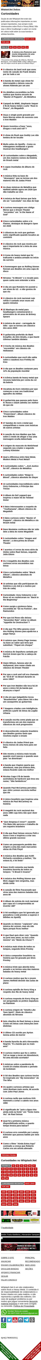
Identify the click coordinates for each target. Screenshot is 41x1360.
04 (19, 47)
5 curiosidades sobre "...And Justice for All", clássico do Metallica (20, 467)
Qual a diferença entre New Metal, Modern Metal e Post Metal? (19, 458)
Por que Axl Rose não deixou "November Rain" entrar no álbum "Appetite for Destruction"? (19, 620)
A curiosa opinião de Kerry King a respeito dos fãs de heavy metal (19, 990)
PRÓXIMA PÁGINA (9, 1155)
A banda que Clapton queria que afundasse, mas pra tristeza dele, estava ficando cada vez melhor (19, 767)
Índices (17, 9)
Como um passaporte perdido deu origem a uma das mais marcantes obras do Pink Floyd (20, 846)
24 (31, 1172)
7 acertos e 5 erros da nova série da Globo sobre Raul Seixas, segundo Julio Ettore (20, 552)
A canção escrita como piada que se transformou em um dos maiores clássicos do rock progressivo (20, 722)
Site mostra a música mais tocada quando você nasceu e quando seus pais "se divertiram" (20, 756)
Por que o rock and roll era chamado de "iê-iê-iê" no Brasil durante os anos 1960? (21, 676)
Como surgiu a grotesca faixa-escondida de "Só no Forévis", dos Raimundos (20, 608)
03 (15, 47)
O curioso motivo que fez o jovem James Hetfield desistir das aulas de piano (20, 980)
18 (7, 1172)
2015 (21, 1198)
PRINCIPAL (30, 1258)
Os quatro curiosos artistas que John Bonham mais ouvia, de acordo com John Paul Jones (21, 1089)
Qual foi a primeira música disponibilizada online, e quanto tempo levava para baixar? (18, 1123)
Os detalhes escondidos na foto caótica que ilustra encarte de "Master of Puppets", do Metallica (19, 94)
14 (27, 1169)
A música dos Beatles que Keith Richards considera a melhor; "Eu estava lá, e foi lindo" (19, 858)
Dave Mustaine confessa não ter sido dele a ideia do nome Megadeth (21, 530)
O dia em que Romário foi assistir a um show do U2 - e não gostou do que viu (20, 289)
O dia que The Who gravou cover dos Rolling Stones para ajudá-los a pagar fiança (20, 631)
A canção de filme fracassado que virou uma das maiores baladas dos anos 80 (20, 892)
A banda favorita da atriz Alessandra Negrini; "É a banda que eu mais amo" (20, 1043)
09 (7, 1169)
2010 (27, 1195)
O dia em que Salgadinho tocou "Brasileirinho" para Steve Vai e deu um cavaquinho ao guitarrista (20, 699)
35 (3, 1178)
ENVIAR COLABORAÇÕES (12, 1265)
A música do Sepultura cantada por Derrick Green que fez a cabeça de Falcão (20, 654)
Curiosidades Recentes (12, 39)
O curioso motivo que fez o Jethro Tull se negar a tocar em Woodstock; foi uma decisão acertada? (21, 1055)
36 (7, 1178)
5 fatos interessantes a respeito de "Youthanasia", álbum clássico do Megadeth (20, 509)
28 (11, 1175)
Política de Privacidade (23, 1306)
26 (3, 1175)
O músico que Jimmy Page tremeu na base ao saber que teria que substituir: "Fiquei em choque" (20, 642)
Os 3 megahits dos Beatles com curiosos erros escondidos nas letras (18, 563)
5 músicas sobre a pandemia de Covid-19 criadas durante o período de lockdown (20, 1066)
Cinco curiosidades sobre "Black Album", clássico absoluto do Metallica (19, 574)
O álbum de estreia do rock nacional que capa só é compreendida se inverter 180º (20, 903)
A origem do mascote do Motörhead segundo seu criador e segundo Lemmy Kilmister (20, 448)
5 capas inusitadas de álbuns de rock (18, 168)
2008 (15, 1195)
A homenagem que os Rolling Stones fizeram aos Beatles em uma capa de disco (21, 268)
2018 (4, 1201)
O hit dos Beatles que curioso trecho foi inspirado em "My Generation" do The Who (21, 1077)
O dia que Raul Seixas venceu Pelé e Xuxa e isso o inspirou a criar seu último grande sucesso (21, 835)
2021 (21, 1201)
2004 (27, 1192)
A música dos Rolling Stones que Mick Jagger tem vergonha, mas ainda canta (19, 880)
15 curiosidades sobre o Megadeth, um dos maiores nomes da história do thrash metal (20, 157)
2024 (4, 1204)
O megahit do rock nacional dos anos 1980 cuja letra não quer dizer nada (20, 812)
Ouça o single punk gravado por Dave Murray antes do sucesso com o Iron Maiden (20, 117)
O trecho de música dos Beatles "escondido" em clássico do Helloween (18, 348)
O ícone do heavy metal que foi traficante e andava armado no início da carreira (21, 257)
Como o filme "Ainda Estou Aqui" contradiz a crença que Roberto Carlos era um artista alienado (19, 1146)
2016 (27, 1198)
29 (15, 1175)
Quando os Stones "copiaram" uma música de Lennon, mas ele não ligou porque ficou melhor (20, 926)
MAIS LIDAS (30, 1265)
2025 (10, 1204)
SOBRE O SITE (7, 1258)
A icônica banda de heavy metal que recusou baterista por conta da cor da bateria (20, 379)
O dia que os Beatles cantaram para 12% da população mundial (20, 370)
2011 (33, 1195)
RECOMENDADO (32, 1261)
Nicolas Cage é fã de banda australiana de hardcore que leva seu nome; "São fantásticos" (21, 778)
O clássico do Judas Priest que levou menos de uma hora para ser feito (20, 744)
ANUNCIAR (6, 1261)
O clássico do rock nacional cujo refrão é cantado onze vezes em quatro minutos (19, 300)
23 (27, 1172)
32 (27, 1175)
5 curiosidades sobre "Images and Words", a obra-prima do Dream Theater (19, 540)
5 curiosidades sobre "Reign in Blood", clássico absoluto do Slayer (20, 476)
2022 (27, 1201)
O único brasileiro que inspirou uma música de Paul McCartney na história (20, 801)
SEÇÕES (29, 1269)
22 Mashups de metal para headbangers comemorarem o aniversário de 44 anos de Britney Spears (19, 313)
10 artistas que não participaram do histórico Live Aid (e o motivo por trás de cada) (20, 586)
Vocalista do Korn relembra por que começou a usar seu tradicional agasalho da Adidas (20, 391)
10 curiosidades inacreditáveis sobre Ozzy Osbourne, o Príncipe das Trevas (21, 486)
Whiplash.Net (7, 9)
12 (19, 1169)
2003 (21, 1192)
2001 (10, 1192)
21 (19, 1172)
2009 (21, 1195)
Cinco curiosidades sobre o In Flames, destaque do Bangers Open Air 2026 (20, 223)
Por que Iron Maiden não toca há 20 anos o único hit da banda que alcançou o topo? (20, 688)
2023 (33, 1201)
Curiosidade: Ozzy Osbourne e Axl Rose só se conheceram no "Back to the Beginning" (21, 597)
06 (30, 1166)
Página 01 (6, 1166)
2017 (33, 1198)
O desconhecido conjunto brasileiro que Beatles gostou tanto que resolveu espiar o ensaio (20, 733)
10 (11, 1169)
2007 (10, 1195)
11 (15, 1169)
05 (23, 47)
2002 (15, 1192)
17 (3, 1172)
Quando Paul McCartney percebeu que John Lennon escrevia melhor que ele (19, 790)
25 (36, 1172)
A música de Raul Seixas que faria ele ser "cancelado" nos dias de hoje (21, 199)
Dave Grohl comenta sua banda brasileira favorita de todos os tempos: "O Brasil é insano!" (18, 869)
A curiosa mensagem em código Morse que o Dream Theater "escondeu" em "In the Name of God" (18, 211)
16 (35, 1169)
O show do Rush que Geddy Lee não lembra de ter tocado (21, 136)
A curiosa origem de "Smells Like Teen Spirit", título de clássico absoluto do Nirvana (19, 1012)
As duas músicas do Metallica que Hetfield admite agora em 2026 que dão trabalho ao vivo (20, 189)
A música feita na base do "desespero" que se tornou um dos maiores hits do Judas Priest (20, 178)
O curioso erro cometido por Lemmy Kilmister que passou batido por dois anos (21, 1134)
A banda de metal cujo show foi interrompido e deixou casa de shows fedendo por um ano (18, 83)
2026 (15, 1204)
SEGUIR (4, 1276)
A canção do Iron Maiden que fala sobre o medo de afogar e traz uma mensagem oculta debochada (20, 436)
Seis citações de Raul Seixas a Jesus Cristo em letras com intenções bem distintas (21, 1023)
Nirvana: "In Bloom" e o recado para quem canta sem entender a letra (20, 279)
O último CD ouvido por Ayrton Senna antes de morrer (18, 1033)
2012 (4, 1198)
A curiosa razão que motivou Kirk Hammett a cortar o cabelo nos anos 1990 (20, 1100)
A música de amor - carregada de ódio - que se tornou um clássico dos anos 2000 (19, 325)
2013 (10, 1198)
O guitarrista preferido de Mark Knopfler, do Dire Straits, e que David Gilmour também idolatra (21, 336)
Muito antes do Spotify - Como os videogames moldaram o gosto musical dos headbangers (19, 146)
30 (19, 1175)
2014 (15, 1198)
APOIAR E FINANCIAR (10, 1273)
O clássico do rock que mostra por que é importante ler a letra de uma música (20, 246)
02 (11, 47)
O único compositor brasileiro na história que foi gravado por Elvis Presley (19, 957)
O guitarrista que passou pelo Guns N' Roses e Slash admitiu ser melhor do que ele (20, 402)
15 (31, 1169)
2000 (4, 1192)
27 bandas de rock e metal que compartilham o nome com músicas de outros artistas (20, 425)
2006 (4, 1195)
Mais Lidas (30, 39)
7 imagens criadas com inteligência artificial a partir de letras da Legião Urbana (20, 710)
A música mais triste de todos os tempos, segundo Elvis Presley (19, 947)
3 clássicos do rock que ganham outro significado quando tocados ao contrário (21, 234)
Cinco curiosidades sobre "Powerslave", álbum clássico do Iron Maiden (19, 414)
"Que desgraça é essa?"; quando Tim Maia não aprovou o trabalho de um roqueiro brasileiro (20, 824)
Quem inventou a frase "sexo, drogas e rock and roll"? (17, 127)
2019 (10, 1201)
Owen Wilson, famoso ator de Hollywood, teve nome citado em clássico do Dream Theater (19, 665)
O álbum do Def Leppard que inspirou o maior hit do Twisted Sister (18, 497)
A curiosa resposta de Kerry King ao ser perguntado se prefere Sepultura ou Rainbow (20, 1000)
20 (15, 1172)
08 (3, 1169)
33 (31, 1175)
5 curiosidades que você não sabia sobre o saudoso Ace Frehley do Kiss (20, 359)
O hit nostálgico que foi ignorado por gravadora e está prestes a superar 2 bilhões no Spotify (21, 914)
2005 (33, 1192)
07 (34, 1166)
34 (36, 1175)
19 (11, 1172)
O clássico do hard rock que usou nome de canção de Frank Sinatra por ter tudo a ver (19, 71)
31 (23, 1175)
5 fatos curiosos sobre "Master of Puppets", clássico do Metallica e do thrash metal (20, 520)
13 (23, 1169)
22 (23, 1172)
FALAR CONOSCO (9, 1280)
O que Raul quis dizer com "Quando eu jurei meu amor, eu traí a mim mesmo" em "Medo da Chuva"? (20, 937)
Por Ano (5, 42)
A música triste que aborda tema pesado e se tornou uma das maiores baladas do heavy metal (21, 969)
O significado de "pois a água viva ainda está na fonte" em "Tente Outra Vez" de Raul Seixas (21, 1111)
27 (7, 1175)
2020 (15, 1201)
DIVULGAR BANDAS (10, 1269)
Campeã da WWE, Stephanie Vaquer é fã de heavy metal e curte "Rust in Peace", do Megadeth (20, 105)
